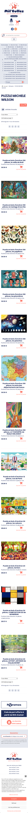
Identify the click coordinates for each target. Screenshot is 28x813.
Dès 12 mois (11, 47)
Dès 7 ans (15, 53)
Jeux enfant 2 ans (9, 62)
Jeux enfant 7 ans (21, 66)
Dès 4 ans (7, 51)
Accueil (6, 86)
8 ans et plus (4, 45)
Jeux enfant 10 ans (9, 70)
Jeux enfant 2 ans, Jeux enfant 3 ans (15, 74)
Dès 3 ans (15, 49)
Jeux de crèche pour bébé (15, 57)
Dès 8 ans (23, 53)
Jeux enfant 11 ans (22, 70)
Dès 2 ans (6, 49)
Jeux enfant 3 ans (21, 62)
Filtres (23, 105)
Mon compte (11, 24)
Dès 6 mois (7, 53)
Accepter (14, 799)
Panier (17, 23)
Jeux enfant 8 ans (9, 68)
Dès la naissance (19, 55)
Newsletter (14, 733)
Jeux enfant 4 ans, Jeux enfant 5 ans (15, 78)
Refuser (14, 803)
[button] (25, 776)
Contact (14, 16)
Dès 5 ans (15, 51)
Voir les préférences (14, 807)
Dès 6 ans (23, 51)
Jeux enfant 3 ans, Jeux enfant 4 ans (15, 76)
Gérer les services (13, 794)
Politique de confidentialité (14, 811)
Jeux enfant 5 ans (21, 64)
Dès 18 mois (20, 47)
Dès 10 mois (23, 45)
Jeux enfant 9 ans (21, 68)
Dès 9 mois (9, 55)
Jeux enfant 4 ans (9, 64)
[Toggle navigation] (14, 39)
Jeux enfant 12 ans (15, 72)
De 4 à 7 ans (14, 45)
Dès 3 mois (23, 49)
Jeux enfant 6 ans (9, 66)
